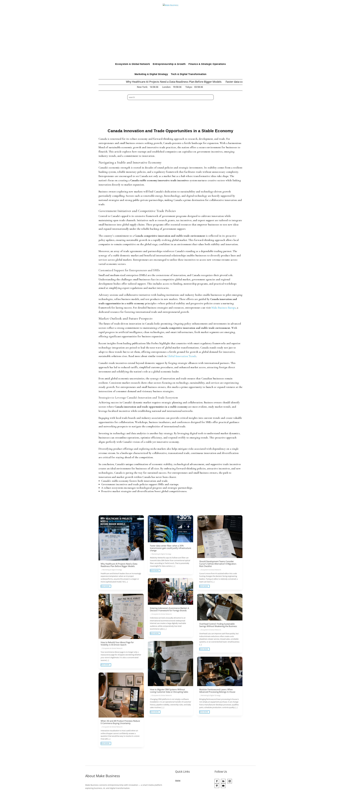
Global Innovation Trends (181, 356)
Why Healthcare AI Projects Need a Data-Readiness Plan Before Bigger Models (137, 81)
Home (177, 780)
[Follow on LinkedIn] (223, 781)
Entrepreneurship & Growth (169, 64)
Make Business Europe (224, 307)
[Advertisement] (170, 39)
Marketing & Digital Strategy (151, 74)
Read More (105, 586)
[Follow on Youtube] (223, 785)
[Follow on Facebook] (217, 781)
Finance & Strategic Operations (207, 64)
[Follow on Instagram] (229, 781)
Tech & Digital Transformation (188, 74)
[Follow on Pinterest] (217, 785)
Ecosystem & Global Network (132, 64)
